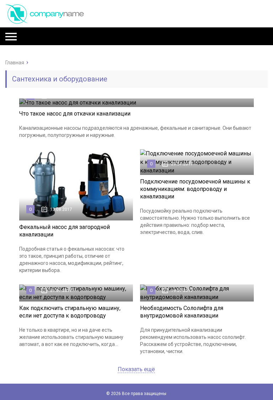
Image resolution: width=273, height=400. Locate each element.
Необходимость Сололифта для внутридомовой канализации (181, 312)
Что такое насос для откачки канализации (74, 113)
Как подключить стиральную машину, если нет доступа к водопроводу (70, 312)
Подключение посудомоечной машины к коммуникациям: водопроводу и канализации (195, 189)
